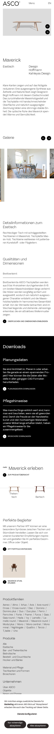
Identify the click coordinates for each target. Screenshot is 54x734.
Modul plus (8, 625)
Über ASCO (9, 687)
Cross (6, 608)
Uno (15, 631)
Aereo (6, 605)
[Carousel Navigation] (26, 29)
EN (49, 3)
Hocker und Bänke (13, 660)
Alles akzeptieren (38, 726)
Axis (32, 605)
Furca (38, 615)
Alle (5, 644)
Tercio (41, 628)
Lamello (36, 618)
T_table (6, 631)
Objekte (7, 691)
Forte (19, 615)
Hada (20, 618)
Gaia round (9, 618)
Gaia (46, 615)
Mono (20, 625)
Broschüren (9, 674)
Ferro (42, 612)
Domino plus (9, 612)
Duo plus (31, 612)
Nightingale (17, 628)
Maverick (23, 621)
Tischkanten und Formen (16, 671)
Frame (28, 615)
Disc (31, 608)
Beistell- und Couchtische (17, 657)
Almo (15, 605)
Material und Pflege (13, 668)
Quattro (30, 628)
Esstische (8, 647)
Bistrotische (9, 654)
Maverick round (39, 621)
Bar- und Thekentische (15, 651)
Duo (21, 612)
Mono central (33, 625)
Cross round (18, 608)
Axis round (42, 605)
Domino (40, 608)
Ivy (27, 618)
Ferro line (8, 615)
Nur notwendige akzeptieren (15, 724)
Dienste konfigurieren (27, 714)
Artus (24, 605)
